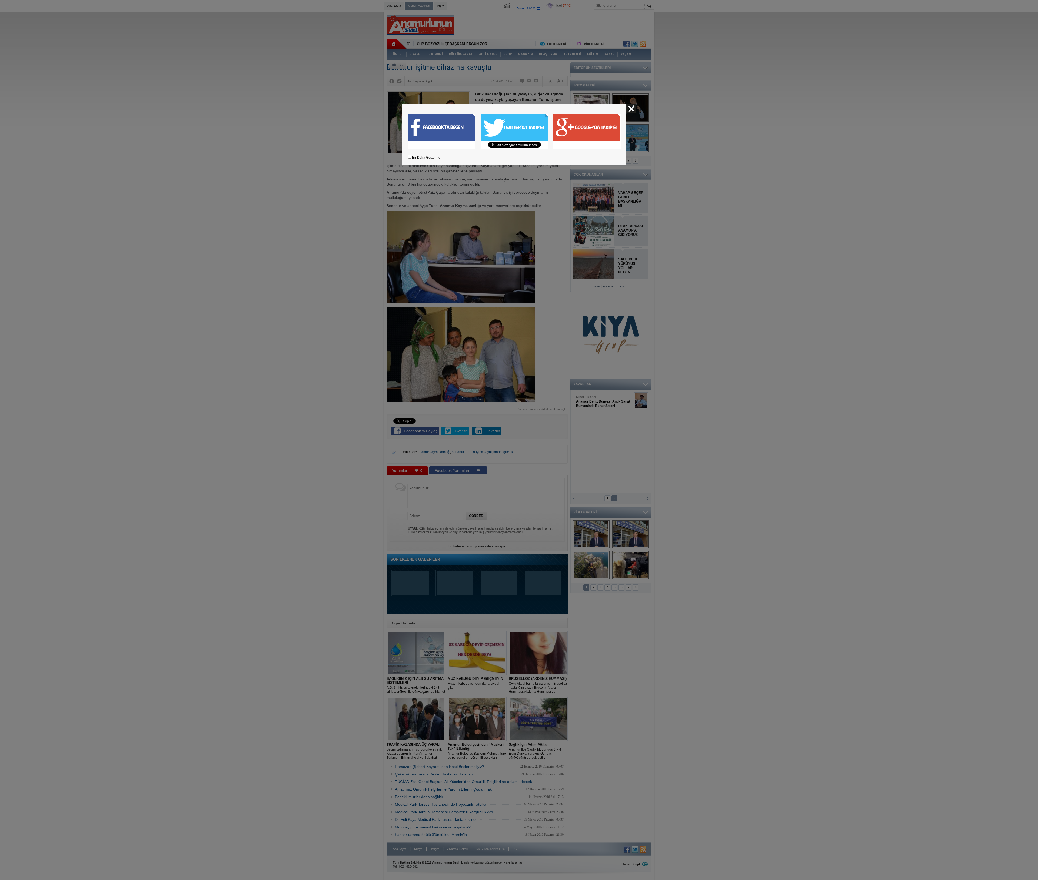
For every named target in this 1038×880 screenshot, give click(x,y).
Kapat (631, 108)
